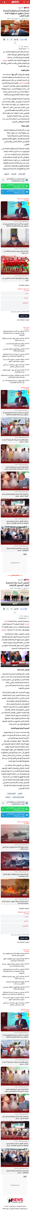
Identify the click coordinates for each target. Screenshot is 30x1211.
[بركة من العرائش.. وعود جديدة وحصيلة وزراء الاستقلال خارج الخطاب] (15, 376)
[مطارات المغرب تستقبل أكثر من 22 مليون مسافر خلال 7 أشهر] (15, 361)
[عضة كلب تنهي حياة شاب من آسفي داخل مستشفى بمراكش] (15, 366)
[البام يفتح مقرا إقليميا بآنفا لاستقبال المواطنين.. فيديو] (15, 539)
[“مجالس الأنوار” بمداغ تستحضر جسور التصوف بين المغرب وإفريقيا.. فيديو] (15, 512)
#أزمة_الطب (22, 174)
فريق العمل (12, 1206)
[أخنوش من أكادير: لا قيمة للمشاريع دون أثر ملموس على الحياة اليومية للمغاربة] (15, 214)
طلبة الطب (22, 83)
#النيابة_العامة (11, 793)
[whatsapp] (7, 39)
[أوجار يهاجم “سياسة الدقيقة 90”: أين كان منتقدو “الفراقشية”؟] (15, 382)
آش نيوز (20, 7)
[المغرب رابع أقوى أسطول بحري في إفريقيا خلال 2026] (15, 350)
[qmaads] (15, 1200)
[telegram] (11, 39)
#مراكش (8, 797)
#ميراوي (6, 174)
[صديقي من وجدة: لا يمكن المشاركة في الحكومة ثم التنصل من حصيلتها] (15, 355)
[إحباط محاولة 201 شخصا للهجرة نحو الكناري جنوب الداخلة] (15, 837)
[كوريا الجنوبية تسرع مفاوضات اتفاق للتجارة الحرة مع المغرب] (15, 865)
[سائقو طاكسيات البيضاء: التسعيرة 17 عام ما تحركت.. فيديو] (15, 430)
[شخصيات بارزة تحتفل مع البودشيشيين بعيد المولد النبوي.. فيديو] (15, 484)
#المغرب (13, 174)
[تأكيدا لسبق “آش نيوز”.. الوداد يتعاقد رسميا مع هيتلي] (15, 371)
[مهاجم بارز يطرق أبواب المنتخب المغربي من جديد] (15, 269)
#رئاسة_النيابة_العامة (18, 797)
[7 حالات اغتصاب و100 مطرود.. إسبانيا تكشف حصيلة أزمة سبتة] (15, 892)
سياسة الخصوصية (21, 1206)
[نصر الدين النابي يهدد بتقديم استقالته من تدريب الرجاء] (15, 241)
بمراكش (4, 630)
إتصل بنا (6, 1206)
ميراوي (5, 60)
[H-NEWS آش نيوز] (15, 2)
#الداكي (20, 793)
